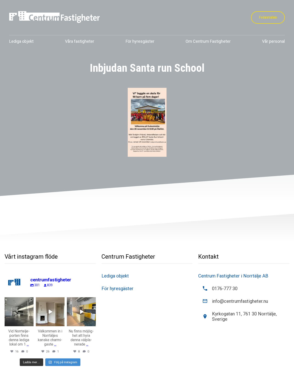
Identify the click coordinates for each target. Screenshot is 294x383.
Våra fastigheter (79, 41)
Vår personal (273, 41)
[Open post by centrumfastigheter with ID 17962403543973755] (50, 311)
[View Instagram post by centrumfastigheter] (30, 323)
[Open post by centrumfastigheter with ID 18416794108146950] (81, 311)
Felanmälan (268, 17)
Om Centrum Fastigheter (208, 41)
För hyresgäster (140, 41)
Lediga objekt (21, 41)
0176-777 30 (224, 288)
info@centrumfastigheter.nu (240, 301)
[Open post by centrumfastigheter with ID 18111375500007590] (19, 311)
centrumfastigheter (19, 301)
